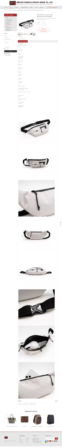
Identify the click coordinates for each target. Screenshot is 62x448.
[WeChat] (53, 441)
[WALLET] (24, 419)
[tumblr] (48, 441)
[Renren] (56, 441)
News (27, 440)
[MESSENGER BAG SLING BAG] (37, 419)
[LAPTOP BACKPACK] (50, 419)
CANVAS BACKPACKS (9, 19)
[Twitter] (50, 441)
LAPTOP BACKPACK (50, 426)
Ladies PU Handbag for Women (11, 426)
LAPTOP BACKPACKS (9, 20)
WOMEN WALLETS (8, 30)
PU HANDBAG (8, 29)
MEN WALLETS (8, 23)
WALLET (24, 426)
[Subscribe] (56, 439)
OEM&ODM (28, 438)
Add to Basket (43, 31)
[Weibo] (54, 441)
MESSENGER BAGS (8, 24)
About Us (20, 439)
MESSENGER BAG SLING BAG (37, 426)
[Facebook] (47, 441)
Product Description (23, 41)
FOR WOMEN (7, 26)
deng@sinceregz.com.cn (38, 441)
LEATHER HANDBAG (9, 27)
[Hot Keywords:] (48, 7)
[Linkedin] (45, 441)
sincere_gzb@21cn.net (37, 442)
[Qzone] (47, 442)
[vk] (51, 441)
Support (27, 439)
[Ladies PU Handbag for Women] (12, 419)
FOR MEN (6, 17)
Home (20, 438)
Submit (11, 51)
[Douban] (45, 442)
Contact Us (27, 442)
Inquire (43, 28)
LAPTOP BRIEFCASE (9, 21)
